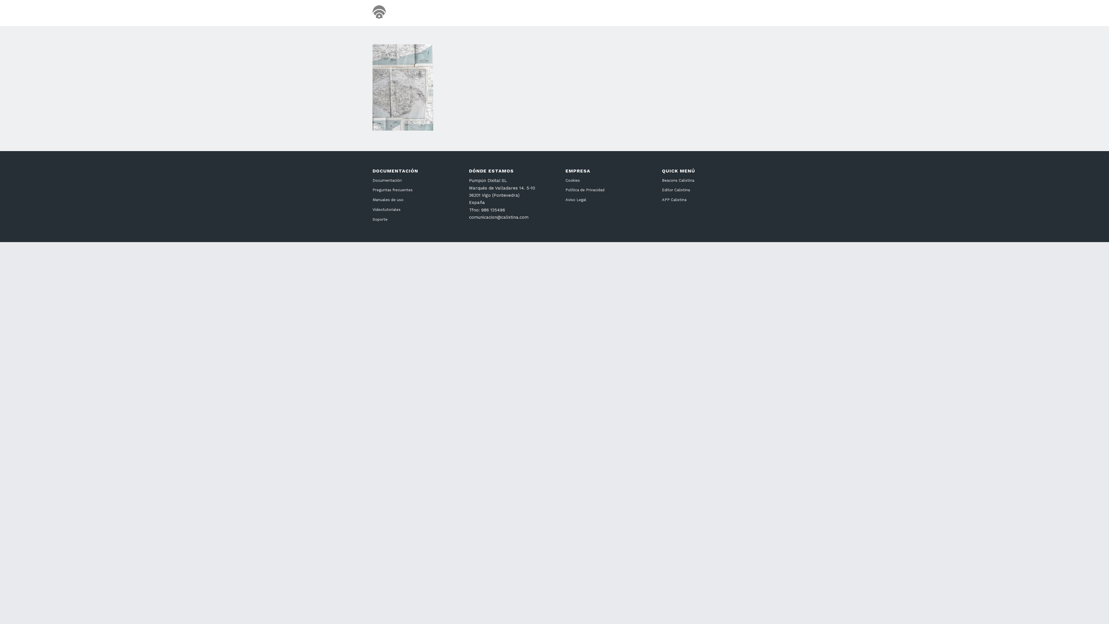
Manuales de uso (388, 200)
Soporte (380, 219)
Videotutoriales (387, 209)
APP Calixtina (674, 200)
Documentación (387, 180)
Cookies (572, 180)
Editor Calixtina (676, 190)
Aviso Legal (575, 200)
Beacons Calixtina (678, 180)
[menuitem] (629, 13)
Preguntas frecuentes (393, 190)
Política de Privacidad (584, 190)
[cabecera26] (404, 13)
